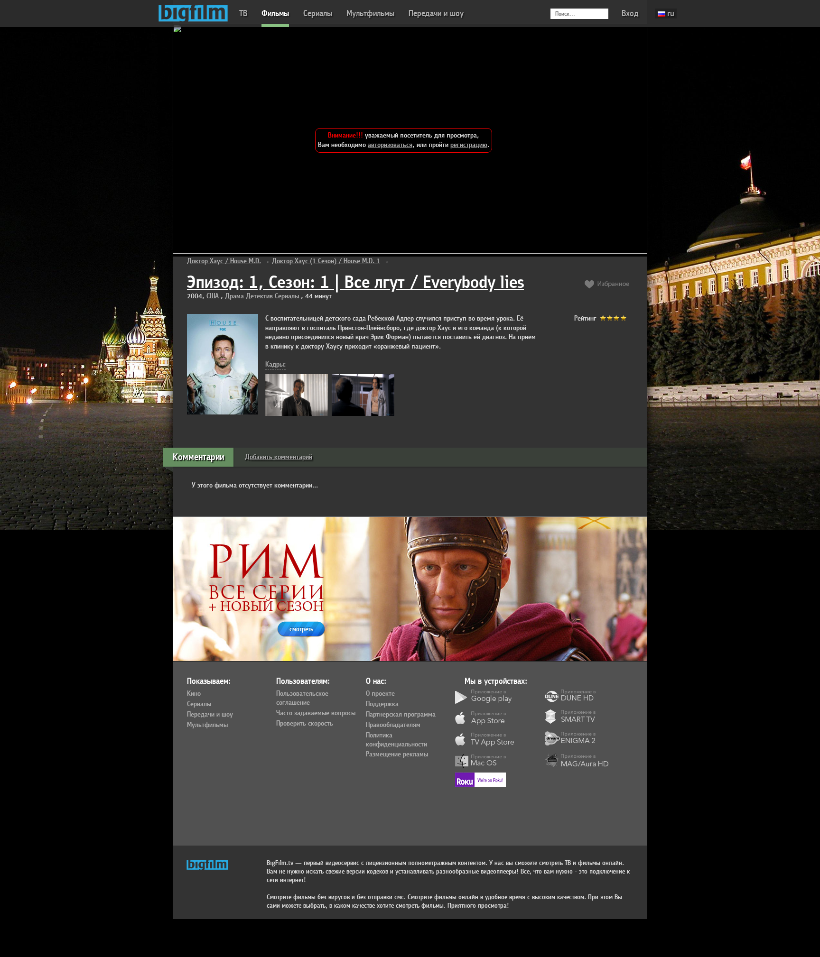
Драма (234, 296)
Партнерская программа (401, 714)
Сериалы (317, 13)
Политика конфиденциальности (396, 740)
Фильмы (275, 13)
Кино (194, 694)
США (212, 296)
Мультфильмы (370, 13)
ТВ (243, 13)
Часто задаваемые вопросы (315, 713)
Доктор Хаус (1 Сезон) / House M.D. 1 (326, 261)
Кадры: (275, 364)
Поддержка (382, 704)
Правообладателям (393, 725)
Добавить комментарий (278, 456)
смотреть (301, 629)
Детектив (259, 296)
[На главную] (193, 13)
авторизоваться (390, 144)
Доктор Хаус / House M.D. (224, 261)
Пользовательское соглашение (302, 698)
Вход (630, 13)
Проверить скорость (304, 723)
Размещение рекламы (397, 754)
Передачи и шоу (436, 13)
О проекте (380, 694)
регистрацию (468, 144)
